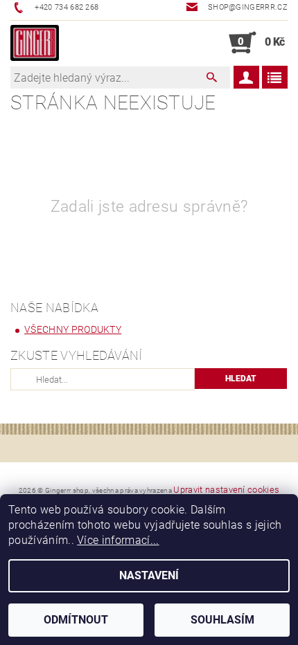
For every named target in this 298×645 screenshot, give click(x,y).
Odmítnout (76, 619)
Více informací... (118, 540)
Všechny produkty (72, 329)
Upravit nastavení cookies (226, 489)
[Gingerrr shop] (34, 43)
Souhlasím (222, 619)
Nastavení (149, 575)
